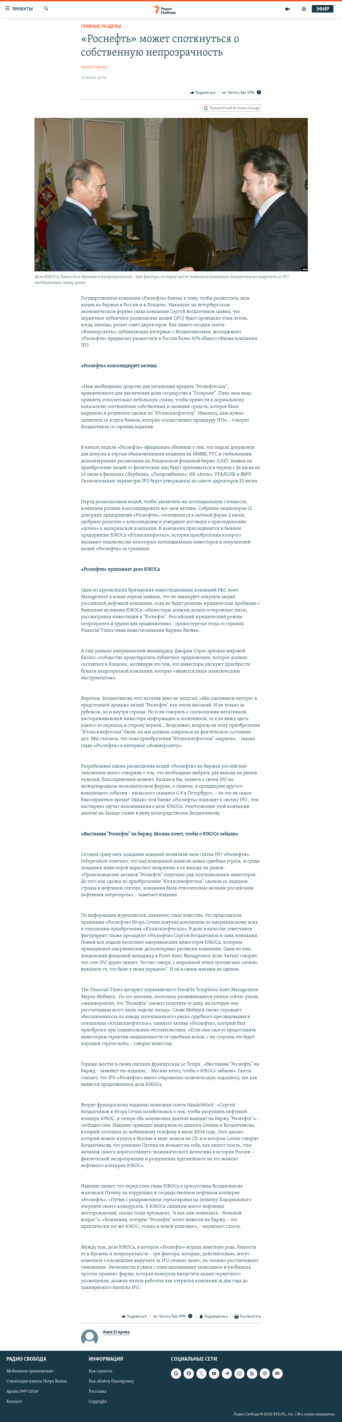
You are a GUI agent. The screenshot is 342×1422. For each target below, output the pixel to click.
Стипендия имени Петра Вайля (36, 1381)
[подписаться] (277, 1373)
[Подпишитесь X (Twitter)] (201, 1373)
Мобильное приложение (29, 1371)
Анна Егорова (94, 67)
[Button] (203, 92)
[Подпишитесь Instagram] (239, 1373)
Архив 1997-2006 (22, 1391)
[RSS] (252, 1373)
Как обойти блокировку (111, 1381)
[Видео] (287, 9)
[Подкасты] (265, 1373)
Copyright (98, 1402)
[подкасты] (304, 9)
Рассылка (98, 1391)
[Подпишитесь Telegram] (227, 1373)
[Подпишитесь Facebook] (189, 1373)
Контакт (14, 1402)
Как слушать (100, 1371)
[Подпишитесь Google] (176, 1373)
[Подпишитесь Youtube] (214, 1373)
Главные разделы (101, 26)
